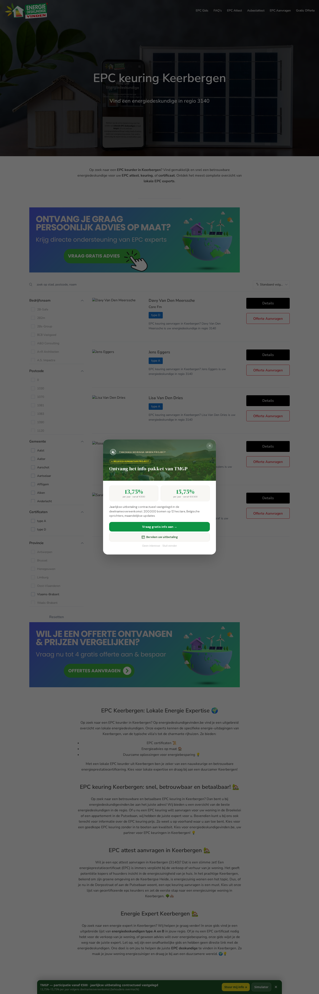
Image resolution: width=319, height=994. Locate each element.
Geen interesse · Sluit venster (159, 546)
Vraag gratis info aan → (159, 527)
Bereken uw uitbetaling (162, 537)
